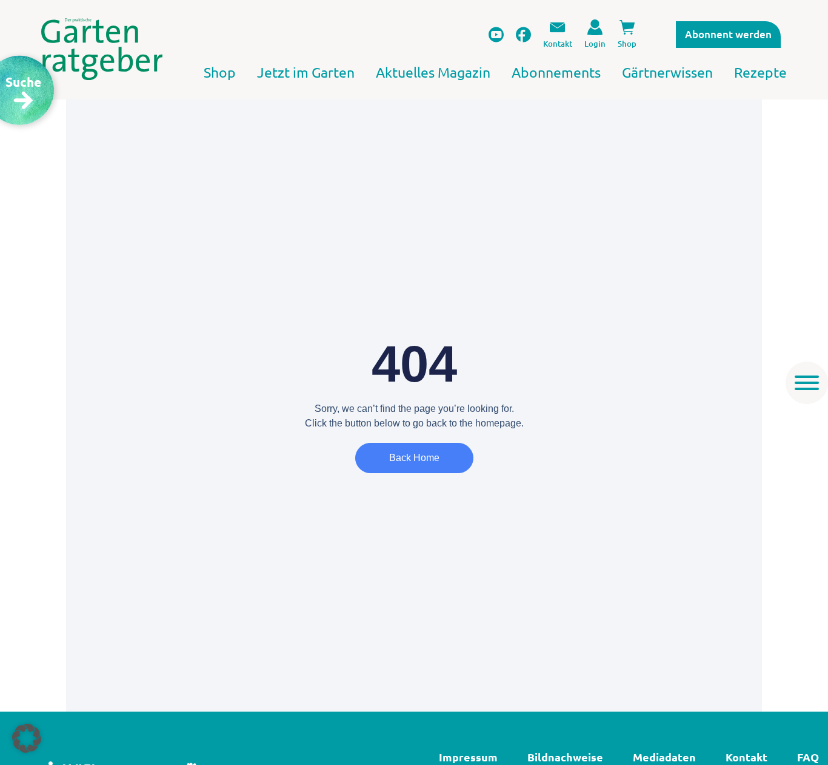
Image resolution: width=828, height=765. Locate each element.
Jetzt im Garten (306, 72)
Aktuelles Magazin (433, 72)
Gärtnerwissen (667, 72)
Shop (220, 72)
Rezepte (760, 72)
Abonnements (556, 72)
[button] (26, 738)
